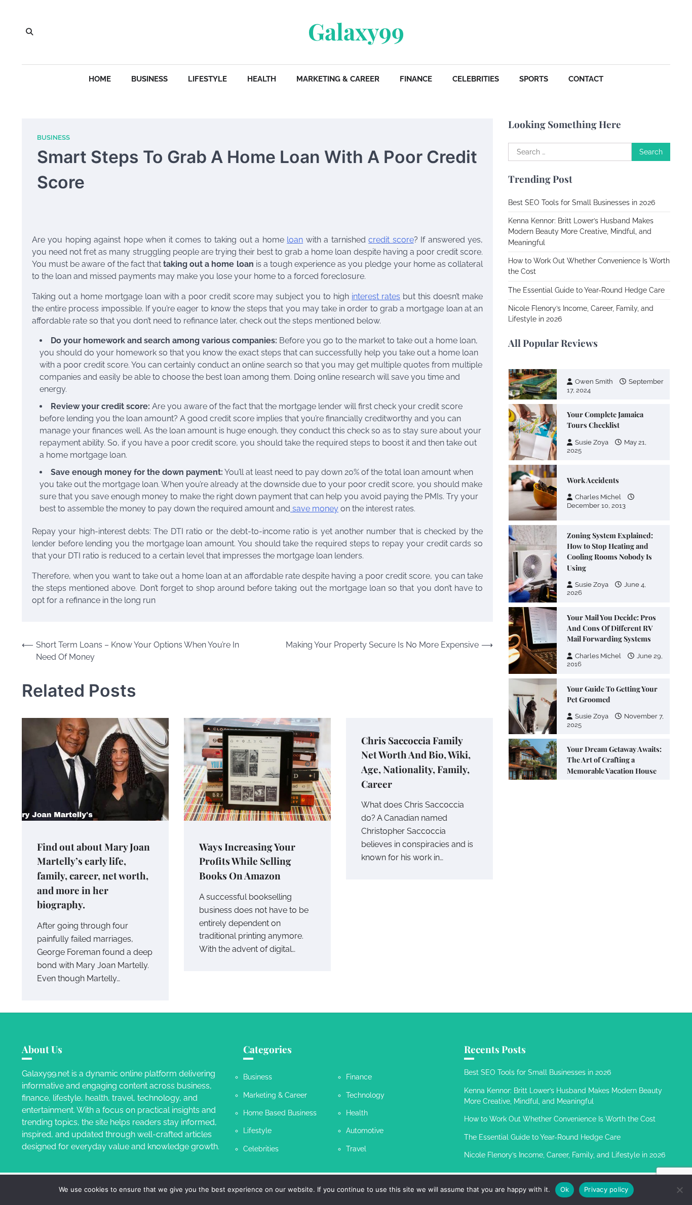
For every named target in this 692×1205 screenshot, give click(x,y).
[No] (679, 1190)
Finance (416, 79)
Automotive (364, 1131)
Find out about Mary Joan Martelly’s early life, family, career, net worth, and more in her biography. (93, 875)
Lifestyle (207, 79)
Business (149, 79)
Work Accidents (593, 400)
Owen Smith (594, 707)
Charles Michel (598, 417)
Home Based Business (280, 1113)
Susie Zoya (591, 504)
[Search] (29, 31)
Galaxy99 (356, 31)
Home (100, 79)
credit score (390, 240)
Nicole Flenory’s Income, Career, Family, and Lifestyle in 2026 (564, 1155)
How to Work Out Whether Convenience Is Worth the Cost (560, 1119)
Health (261, 79)
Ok (564, 1189)
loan (295, 240)
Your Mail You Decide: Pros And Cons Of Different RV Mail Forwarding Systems (611, 548)
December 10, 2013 (596, 425)
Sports (533, 79)
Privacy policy (606, 1189)
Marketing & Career (337, 79)
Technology (365, 1095)
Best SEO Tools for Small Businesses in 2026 (581, 202)
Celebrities (475, 79)
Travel (356, 1149)
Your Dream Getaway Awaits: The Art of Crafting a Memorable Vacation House (614, 680)
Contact (585, 79)
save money (314, 508)
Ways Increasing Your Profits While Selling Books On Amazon (247, 861)
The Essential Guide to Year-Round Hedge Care (586, 290)
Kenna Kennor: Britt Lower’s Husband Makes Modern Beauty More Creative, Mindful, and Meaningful (580, 232)
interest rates (376, 296)
